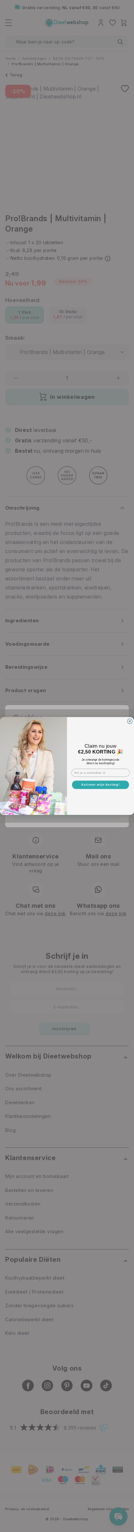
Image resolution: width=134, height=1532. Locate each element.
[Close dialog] (129, 721)
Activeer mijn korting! (100, 784)
